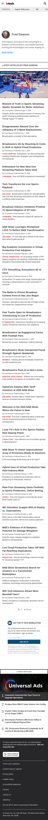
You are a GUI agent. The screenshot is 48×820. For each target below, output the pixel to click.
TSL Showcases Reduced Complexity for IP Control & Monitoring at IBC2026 (24, 730)
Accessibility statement (12, 784)
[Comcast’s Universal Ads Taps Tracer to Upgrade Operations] (24, 687)
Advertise (6, 800)
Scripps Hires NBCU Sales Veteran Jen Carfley (25, 704)
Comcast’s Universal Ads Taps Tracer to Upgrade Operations (22, 696)
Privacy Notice (32, 647)
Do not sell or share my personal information (20, 805)
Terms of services (30, 646)
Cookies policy (8, 779)
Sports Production (7, 72)
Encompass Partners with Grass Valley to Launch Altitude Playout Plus (23, 721)
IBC (37, 9)
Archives (27, 610)
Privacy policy (8, 774)
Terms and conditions (11, 764)
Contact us (7, 794)
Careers (6, 789)
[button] (2, 3)
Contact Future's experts (12, 769)
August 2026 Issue (22, 9)
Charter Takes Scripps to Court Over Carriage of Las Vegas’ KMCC (25, 712)
